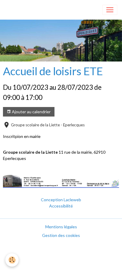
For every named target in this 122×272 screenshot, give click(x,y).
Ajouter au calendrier (31, 111)
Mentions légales (61, 226)
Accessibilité (61, 205)
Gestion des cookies (61, 235)
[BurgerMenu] (109, 10)
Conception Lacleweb (61, 199)
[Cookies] (12, 260)
